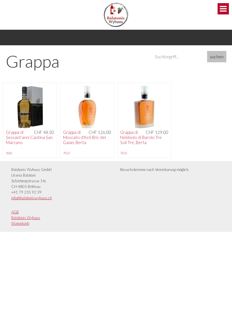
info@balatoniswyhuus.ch (31, 198)
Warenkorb (20, 223)
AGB (15, 212)
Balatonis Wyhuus (25, 217)
